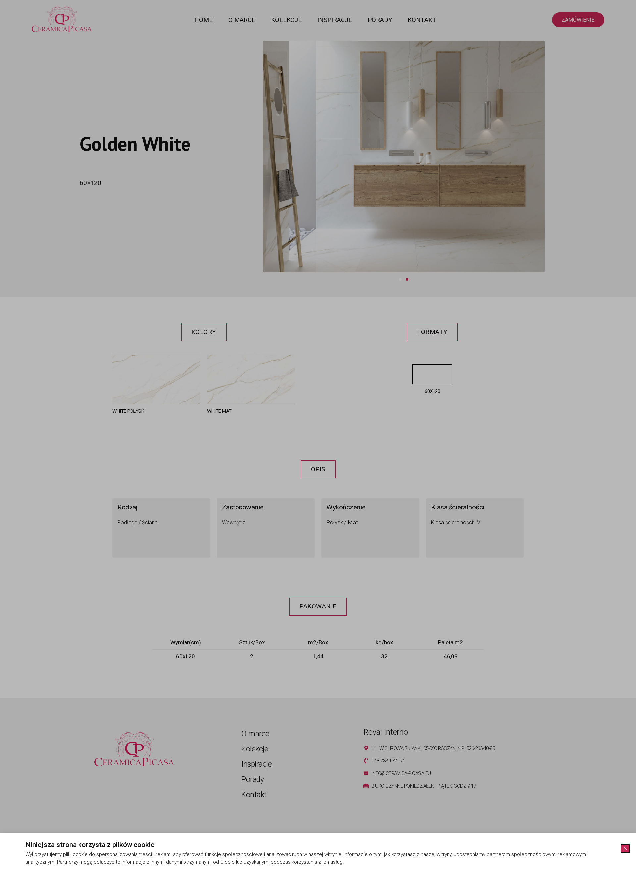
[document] (318, 435)
